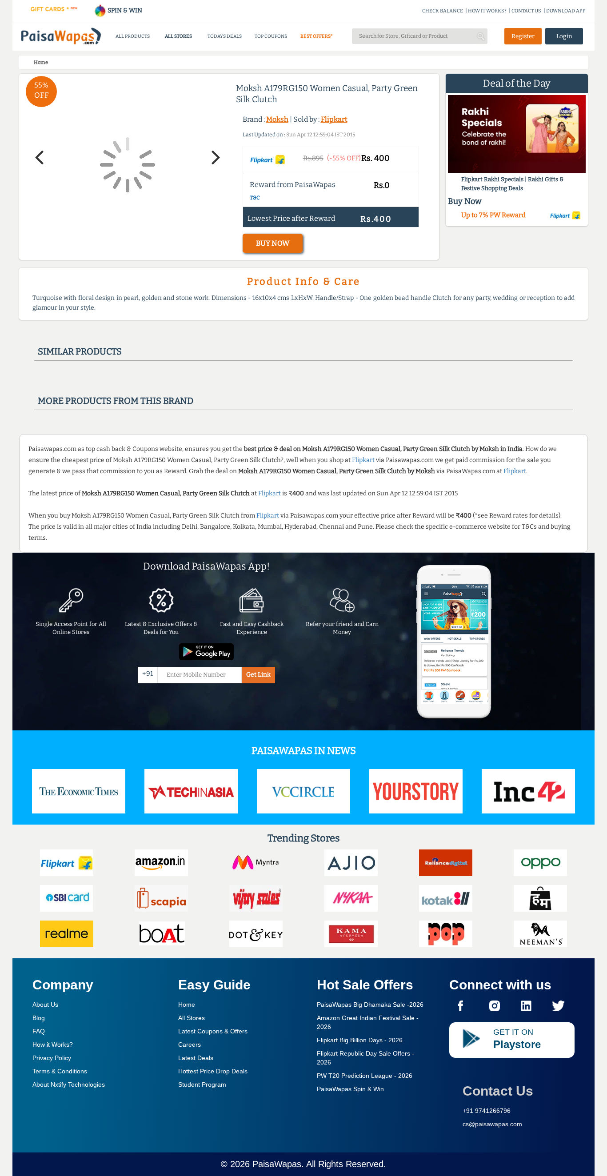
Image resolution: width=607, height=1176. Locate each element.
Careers (189, 1044)
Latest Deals (195, 1057)
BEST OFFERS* (316, 36)
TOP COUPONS (271, 36)
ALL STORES (178, 36)
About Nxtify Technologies (68, 1084)
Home (186, 1004)
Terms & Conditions (59, 1071)
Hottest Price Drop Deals (213, 1071)
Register (523, 36)
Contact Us (498, 1091)
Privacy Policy (51, 1057)
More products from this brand (115, 400)
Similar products (80, 351)
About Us (45, 1004)
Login (564, 36)
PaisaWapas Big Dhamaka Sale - (370, 1004)
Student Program (202, 1084)
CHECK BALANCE (442, 11)
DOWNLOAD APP (566, 11)
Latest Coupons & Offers (213, 1031)
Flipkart (334, 119)
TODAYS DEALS (225, 36)
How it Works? (52, 1044)
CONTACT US (526, 11)
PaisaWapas (276, 1164)
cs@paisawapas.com (492, 1124)
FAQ (38, 1031)
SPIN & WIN (124, 10)
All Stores (191, 1017)
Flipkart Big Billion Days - (360, 1040)
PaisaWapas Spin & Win (350, 1088)
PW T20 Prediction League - (364, 1075)
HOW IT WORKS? (487, 11)
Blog (38, 1017)
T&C (255, 198)
